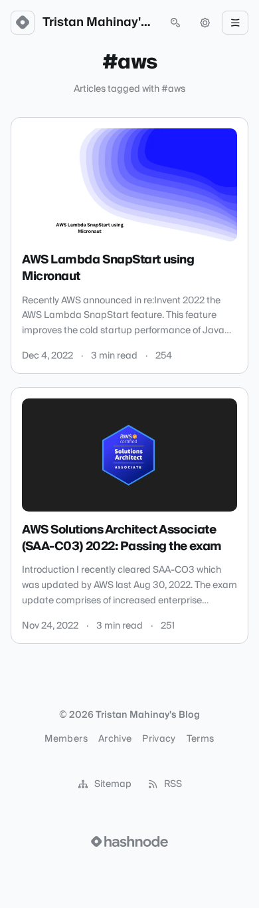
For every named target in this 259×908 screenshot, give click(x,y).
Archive (114, 739)
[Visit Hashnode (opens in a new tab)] (129, 841)
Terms (201, 739)
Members (65, 739)
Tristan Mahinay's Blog (99, 22)
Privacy (158, 739)
